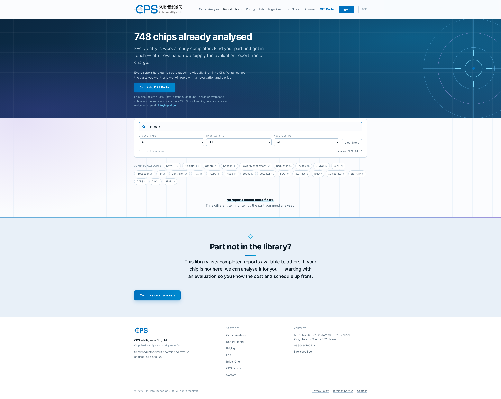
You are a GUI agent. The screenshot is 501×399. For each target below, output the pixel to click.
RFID (318, 173)
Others (211, 165)
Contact (362, 390)
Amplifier (192, 165)
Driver (172, 165)
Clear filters (352, 142)
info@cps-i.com (168, 105)
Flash (231, 173)
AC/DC (214, 173)
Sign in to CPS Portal (155, 87)
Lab (261, 9)
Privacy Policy (320, 390)
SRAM (170, 181)
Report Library (232, 9)
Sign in (346, 9)
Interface (301, 173)
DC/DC (321, 165)
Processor (145, 173)
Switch (304, 165)
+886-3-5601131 (305, 345)
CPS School (293, 9)
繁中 (364, 9)
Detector (267, 173)
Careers (310, 9)
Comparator (336, 173)
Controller (179, 173)
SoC (284, 173)
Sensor (229, 165)
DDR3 (141, 181)
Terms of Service (343, 390)
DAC (155, 181)
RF (162, 173)
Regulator (284, 165)
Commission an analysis (157, 295)
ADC (198, 173)
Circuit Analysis (209, 9)
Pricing (250, 9)
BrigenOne (274, 9)
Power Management (256, 165)
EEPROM (357, 173)
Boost (248, 173)
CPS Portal (327, 9)
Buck (338, 165)
